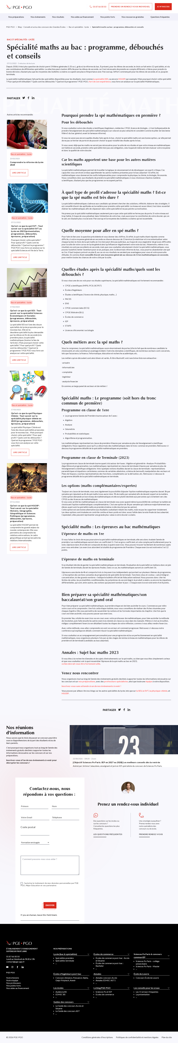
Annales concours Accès (106, 978)
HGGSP (121, 79)
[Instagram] (12, 967)
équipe (149, 681)
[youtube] (7, 967)
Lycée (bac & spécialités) (65, 954)
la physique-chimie (158, 690)
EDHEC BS (60, 994)
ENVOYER (50, 905)
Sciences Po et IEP (104, 992)
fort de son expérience (100, 81)
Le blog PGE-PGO (102, 988)
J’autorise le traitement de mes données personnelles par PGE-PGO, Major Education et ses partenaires (50, 884)
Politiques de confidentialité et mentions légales (137, 1037)
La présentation (143, 994)
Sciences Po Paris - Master (147, 966)
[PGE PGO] (19, 6)
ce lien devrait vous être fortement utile (81, 663)
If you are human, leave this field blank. (39, 915)
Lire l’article (19, 173)
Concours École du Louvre (147, 978)
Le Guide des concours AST (68, 1011)
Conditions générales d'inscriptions (97, 1037)
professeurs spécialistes (116, 681)
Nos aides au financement (17, 988)
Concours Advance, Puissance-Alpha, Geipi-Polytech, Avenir (72, 979)
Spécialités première (65, 958)
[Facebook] (28, 98)
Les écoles (58, 988)
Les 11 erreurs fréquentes (147, 992)
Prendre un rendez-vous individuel (130, 6)
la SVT (146, 690)
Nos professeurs (13, 983)
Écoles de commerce (103, 954)
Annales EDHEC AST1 (106, 980)
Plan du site (167, 1037)
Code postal (28, 827)
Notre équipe (12, 980)
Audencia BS (61, 992)
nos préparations (86, 681)
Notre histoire (12, 978)
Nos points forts (13, 985)
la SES (139, 690)
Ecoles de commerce (105, 994)
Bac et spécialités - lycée (21, 39)
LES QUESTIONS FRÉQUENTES (107, 834)
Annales (97, 974)
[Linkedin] (33, 98)
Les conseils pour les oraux (147, 988)
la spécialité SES (100, 79)
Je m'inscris (163, 6)
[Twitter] (23, 98)
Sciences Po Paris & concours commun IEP (148, 955)
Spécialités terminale (65, 960)
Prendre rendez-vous (151, 834)
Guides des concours (63, 1002)
